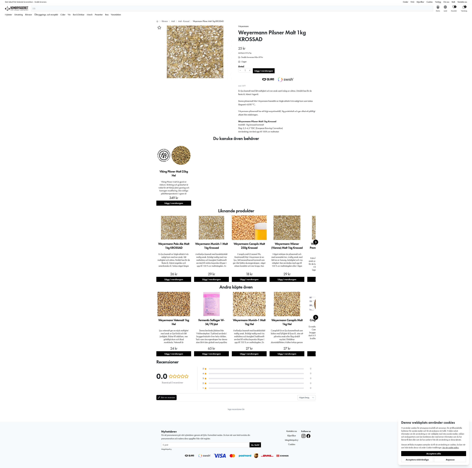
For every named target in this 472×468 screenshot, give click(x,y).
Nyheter (8, 14)
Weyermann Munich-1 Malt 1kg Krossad (211, 246)
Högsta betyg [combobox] (304, 397)
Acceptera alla (433, 453)
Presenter (99, 14)
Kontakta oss (462, 2)
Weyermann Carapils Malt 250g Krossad (249, 246)
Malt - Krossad (183, 21)
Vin (69, 14)
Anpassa (450, 459)
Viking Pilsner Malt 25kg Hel (174, 173)
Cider (62, 14)
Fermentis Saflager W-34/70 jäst (211, 322)
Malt (173, 21)
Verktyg (438, 2)
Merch (89, 14)
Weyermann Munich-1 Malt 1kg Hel (249, 322)
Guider (405, 2)
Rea (106, 14)
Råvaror (28, 14)
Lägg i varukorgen (263, 70)
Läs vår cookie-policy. (450, 447)
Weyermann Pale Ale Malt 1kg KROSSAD (173, 246)
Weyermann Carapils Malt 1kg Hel (286, 322)
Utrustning (18, 14)
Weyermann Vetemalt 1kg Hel (173, 322)
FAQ (412, 2)
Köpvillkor (420, 2)
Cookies (430, 2)
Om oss (446, 2)
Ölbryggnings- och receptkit (46, 14)
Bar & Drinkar (78, 14)
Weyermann (243, 26)
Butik (453, 2)
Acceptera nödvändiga (417, 459)
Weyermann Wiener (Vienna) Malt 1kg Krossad (287, 246)
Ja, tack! (255, 444)
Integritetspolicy (166, 449)
